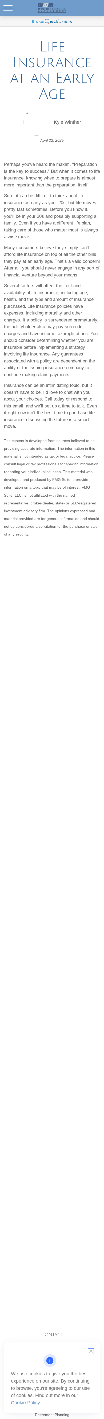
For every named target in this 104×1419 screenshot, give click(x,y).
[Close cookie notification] (91, 1351)
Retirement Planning (52, 1415)
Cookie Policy (25, 1402)
